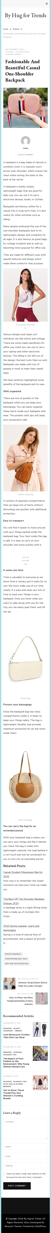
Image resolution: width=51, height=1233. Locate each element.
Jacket (16, 1028)
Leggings (8, 1031)
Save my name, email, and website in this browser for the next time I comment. (26, 1175)
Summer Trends (13, 54)
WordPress (40, 1226)
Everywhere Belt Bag (16, 959)
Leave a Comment (25, 155)
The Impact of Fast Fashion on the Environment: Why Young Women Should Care (16, 1062)
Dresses (7, 1052)
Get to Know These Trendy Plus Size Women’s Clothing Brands (13, 1094)
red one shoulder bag (17, 964)
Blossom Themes (13, 1226)
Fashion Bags (23, 52)
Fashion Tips (9, 1055)
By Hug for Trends (25, 15)
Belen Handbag (13, 954)
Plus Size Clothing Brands (13, 1085)
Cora (25, 148)
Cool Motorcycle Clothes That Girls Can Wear (16, 1036)
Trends (18, 1031)
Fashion (9, 52)
